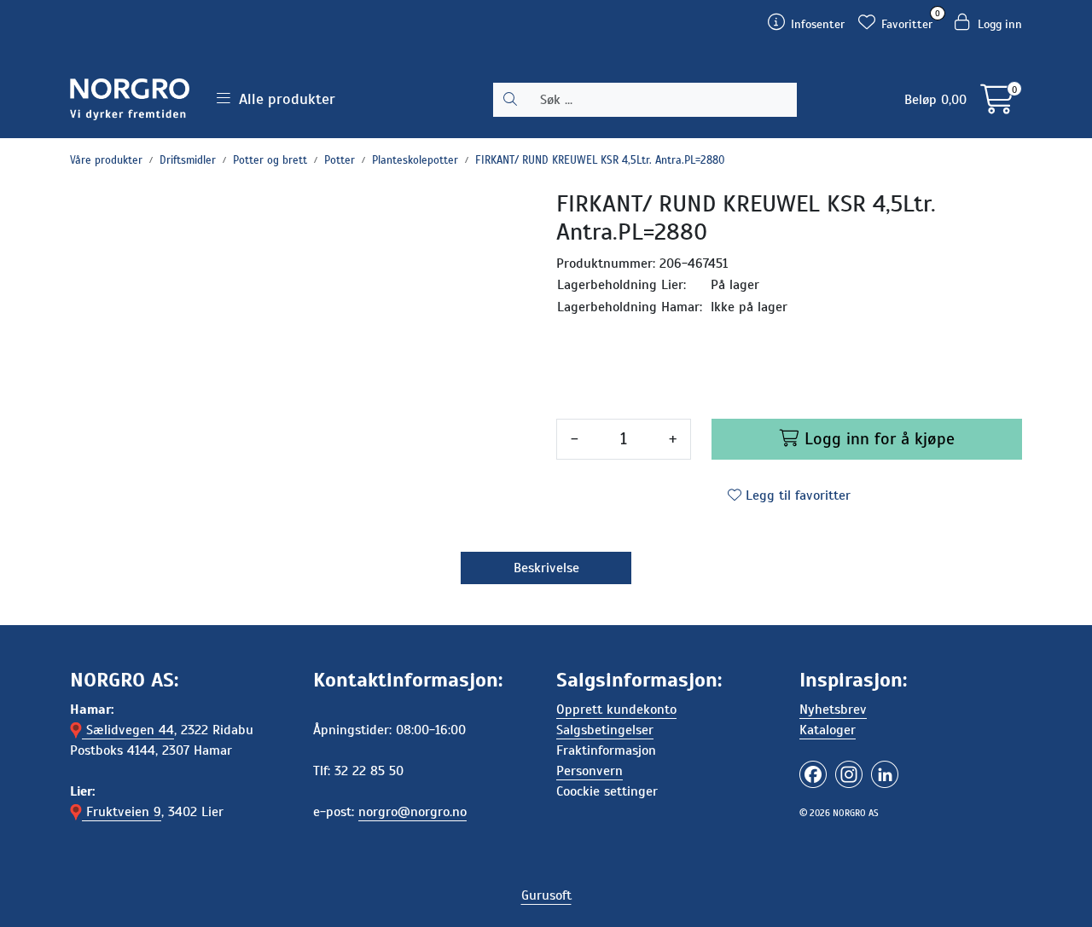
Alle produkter (282, 99)
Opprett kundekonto (616, 709)
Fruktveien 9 (121, 811)
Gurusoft (546, 895)
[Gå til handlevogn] (997, 105)
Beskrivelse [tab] (546, 567)
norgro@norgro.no (412, 811)
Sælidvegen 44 (128, 730)
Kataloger (827, 730)
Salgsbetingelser (604, 730)
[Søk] (510, 100)
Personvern (589, 770)
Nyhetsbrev (833, 709)
